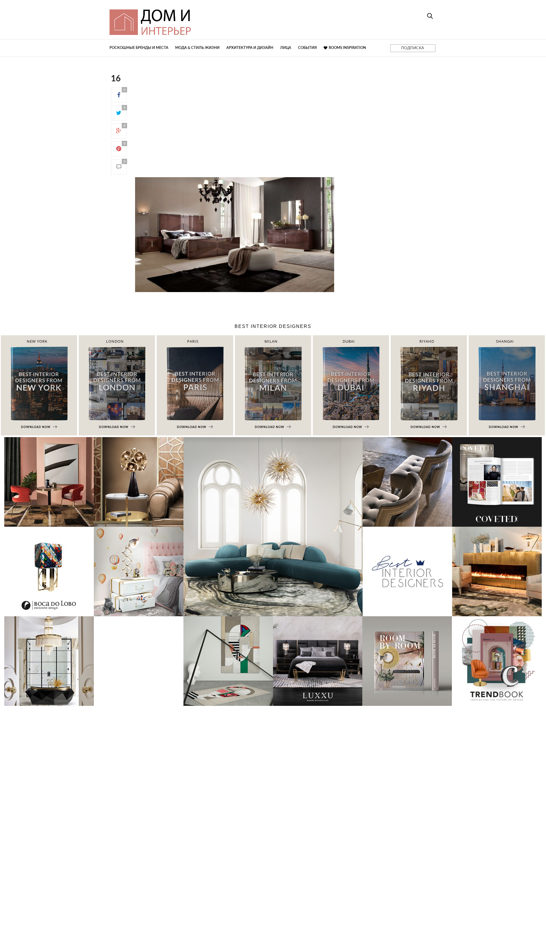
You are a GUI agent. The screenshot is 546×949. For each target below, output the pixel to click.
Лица (285, 48)
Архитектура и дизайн (249, 48)
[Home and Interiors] (192, 19)
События (307, 48)
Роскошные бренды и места (138, 48)
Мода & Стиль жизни (197, 48)
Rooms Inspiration (347, 48)
